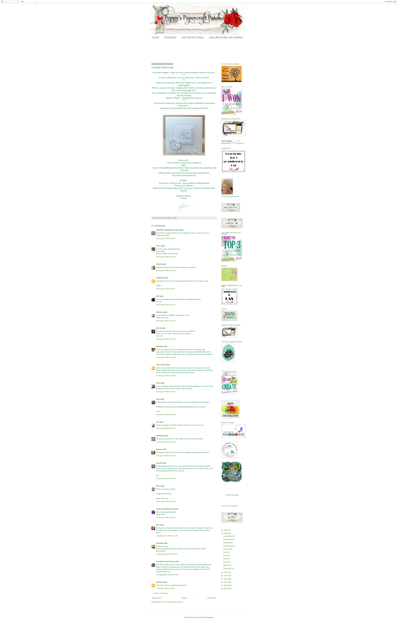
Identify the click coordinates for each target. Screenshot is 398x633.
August (226, 549)
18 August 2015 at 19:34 (165, 257)
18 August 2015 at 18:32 (165, 238)
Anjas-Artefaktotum (165, 509)
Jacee (158, 246)
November (228, 539)
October (227, 543)
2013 (226, 576)
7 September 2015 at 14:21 (166, 554)
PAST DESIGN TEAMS (192, 37)
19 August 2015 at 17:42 (165, 392)
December (227, 536)
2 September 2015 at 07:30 (167, 536)
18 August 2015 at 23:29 (165, 339)
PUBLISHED (170, 37)
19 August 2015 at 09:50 (166, 376)
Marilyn (159, 346)
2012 (226, 579)
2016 (226, 530)
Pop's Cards (161, 365)
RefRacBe (160, 436)
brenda (159, 463)
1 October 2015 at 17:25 (165, 588)
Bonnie (159, 449)
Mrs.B (158, 328)
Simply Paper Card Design (167, 254)
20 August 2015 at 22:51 (165, 442)
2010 (226, 585)
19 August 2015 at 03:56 (166, 357)
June (225, 555)
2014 (226, 572)
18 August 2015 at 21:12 (165, 289)
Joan (158, 399)
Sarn (158, 486)
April (225, 562)
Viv (157, 422)
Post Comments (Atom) (173, 602)
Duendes (159, 543)
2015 (226, 533)
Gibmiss (159, 312)
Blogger (210, 617)
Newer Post (156, 598)
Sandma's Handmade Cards (167, 230)
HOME (155, 37)
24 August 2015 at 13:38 (165, 501)
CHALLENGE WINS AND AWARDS (226, 37)
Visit (229, 506)
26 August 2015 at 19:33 (165, 517)
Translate (240, 143)
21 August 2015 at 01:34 (165, 456)
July (225, 552)
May (225, 559)
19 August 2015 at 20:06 (166, 415)
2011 (226, 582)
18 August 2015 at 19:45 (165, 270)
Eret (158, 525)
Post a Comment (161, 593)
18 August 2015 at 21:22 (165, 321)
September (228, 546)
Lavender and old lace (165, 561)
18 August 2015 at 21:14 (165, 305)
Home (184, 598)
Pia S (158, 383)
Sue (157, 296)
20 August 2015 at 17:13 (165, 428)
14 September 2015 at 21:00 (167, 575)
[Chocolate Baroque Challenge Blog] (231, 114)
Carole (159, 264)
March (226, 565)
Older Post (211, 598)
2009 (226, 589)
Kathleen (160, 278)
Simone (159, 582)
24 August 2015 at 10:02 (166, 478)
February (227, 568)
